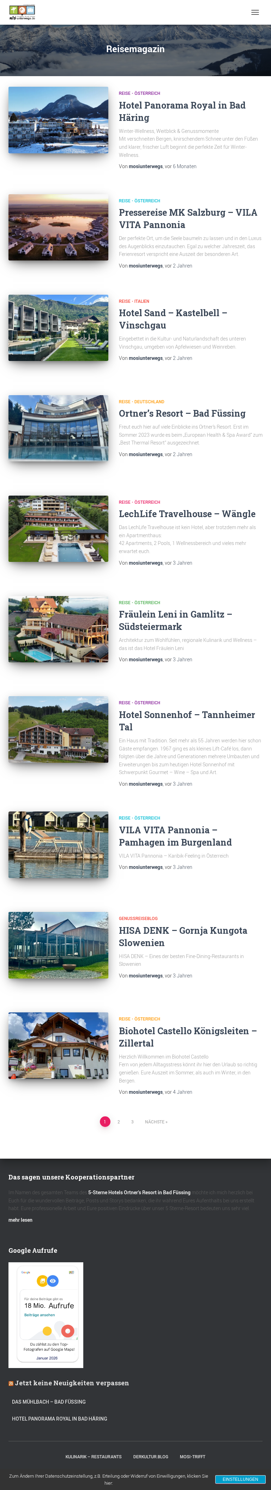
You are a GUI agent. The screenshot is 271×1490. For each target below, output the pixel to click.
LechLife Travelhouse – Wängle (187, 514)
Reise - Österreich (139, 93)
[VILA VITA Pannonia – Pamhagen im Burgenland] (58, 844)
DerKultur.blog (150, 1456)
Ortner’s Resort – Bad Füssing (182, 413)
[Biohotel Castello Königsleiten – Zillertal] (58, 1045)
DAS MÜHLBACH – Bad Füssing (49, 1402)
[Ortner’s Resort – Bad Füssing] (58, 428)
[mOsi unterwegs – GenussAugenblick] (24, 12)
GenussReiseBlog (138, 918)
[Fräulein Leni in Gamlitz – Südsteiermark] (58, 629)
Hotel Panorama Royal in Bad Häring (59, 1419)
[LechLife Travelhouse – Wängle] (58, 529)
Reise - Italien (134, 301)
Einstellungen (240, 1479)
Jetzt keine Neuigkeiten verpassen (72, 1383)
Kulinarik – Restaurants (94, 1456)
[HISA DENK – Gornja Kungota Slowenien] (58, 945)
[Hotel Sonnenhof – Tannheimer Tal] (58, 729)
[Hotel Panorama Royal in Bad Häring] (58, 120)
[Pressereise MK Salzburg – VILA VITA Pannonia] (58, 227)
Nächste (154, 1121)
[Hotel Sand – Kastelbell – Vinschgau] (58, 328)
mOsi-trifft (192, 1456)
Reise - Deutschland (141, 401)
